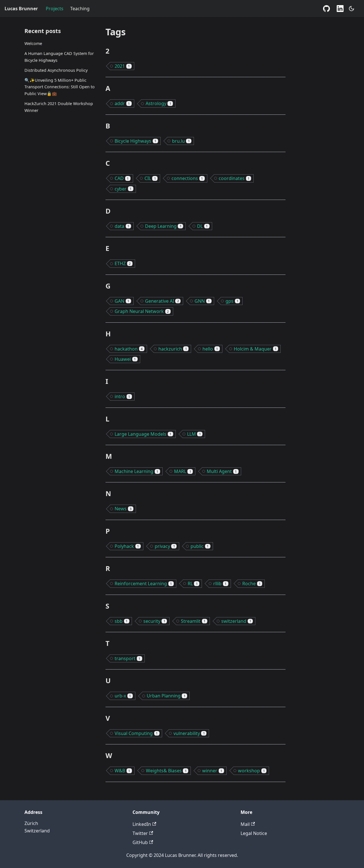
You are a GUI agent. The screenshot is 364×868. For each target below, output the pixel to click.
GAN (122, 301)
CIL (150, 178)
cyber (123, 189)
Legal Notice (254, 833)
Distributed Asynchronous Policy (56, 70)
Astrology (158, 103)
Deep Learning (163, 226)
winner (212, 770)
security (154, 621)
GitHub (140, 842)
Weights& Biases (166, 770)
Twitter (140, 833)
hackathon (128, 349)
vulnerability (189, 733)
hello (210, 349)
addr (122, 103)
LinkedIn (142, 824)
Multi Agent (222, 471)
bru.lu (181, 141)
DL (202, 226)
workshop (251, 770)
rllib (219, 583)
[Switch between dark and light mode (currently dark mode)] (351, 8)
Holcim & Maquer (255, 349)
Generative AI (162, 301)
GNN (202, 301)
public (199, 546)
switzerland (236, 621)
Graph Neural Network (142, 311)
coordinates (234, 178)
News (123, 508)
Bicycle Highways (135, 141)
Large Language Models (143, 434)
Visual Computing (136, 733)
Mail (245, 824)
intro (122, 396)
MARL (182, 471)
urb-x (123, 696)
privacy (165, 546)
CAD (122, 178)
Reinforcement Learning (143, 583)
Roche (251, 583)
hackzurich (172, 349)
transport (127, 658)
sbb (121, 621)
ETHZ (123, 263)
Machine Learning (136, 471)
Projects (54, 8)
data (122, 226)
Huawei (125, 359)
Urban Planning (166, 696)
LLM (194, 434)
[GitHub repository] (326, 8)
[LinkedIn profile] (340, 8)
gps (232, 301)
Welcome (33, 43)
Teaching (80, 8)
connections (187, 178)
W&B (122, 770)
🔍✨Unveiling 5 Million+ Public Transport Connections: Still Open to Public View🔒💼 (59, 87)
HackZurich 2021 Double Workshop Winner (58, 107)
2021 (122, 66)
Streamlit (193, 621)
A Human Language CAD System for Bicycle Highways (59, 57)
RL (193, 583)
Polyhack (127, 546)
